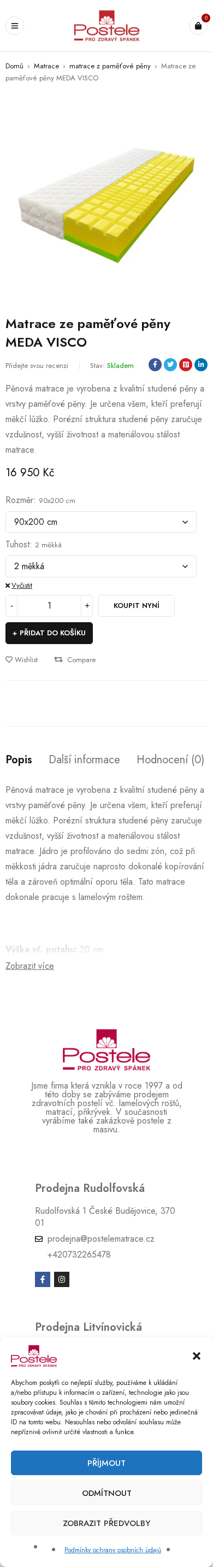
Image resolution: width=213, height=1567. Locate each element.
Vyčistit (21, 585)
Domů (14, 66)
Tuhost (17, 545)
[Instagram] (61, 1279)
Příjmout (106, 1463)
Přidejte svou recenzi (36, 365)
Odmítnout (107, 1493)
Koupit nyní (136, 605)
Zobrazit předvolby (106, 1523)
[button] (196, 1355)
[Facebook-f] (42, 1279)
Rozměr (19, 500)
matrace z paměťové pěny (110, 66)
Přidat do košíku (53, 633)
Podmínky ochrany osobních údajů (112, 1550)
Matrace (46, 66)
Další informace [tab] (84, 760)
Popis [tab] (18, 760)
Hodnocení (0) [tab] (170, 760)
